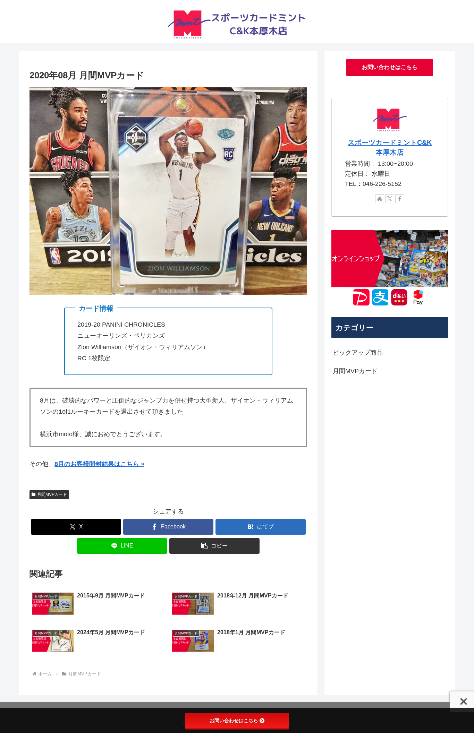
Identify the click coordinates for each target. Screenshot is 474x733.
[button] (214, 546)
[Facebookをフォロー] (399, 198)
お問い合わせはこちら (389, 67)
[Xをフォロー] (389, 198)
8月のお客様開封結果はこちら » (99, 463)
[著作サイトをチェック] (379, 198)
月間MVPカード (52, 494)
